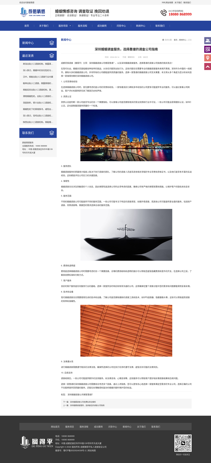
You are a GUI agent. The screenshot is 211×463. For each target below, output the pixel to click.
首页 (26, 25)
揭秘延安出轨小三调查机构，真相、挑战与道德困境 (38, 89)
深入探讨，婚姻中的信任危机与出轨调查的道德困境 (38, 70)
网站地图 (92, 450)
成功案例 (102, 25)
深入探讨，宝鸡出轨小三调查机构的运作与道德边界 (38, 115)
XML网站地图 (167, 2)
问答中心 (121, 25)
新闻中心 (140, 25)
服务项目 (63, 25)
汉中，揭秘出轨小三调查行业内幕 (38, 76)
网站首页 (55, 426)
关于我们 (178, 2)
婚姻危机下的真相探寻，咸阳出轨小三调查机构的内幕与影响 (38, 109)
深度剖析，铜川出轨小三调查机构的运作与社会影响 (38, 102)
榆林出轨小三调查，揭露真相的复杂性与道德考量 (38, 83)
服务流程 (82, 25)
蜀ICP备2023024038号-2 (74, 450)
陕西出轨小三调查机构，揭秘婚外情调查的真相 (38, 121)
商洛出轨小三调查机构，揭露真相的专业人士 (38, 63)
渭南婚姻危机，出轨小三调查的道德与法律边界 (38, 96)
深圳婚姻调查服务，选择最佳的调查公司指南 (87, 405)
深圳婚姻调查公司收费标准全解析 (83, 402)
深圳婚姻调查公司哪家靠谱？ (81, 394)
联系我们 (187, 2)
